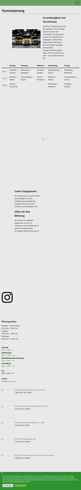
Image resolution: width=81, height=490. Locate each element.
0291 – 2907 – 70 (7, 366)
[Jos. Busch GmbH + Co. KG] (7, 2)
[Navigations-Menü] (77, 3)
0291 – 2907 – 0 (7, 350)
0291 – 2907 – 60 (8, 361)
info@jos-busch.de (8, 381)
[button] (12, 114)
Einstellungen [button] (8, 485)
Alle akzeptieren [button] (20, 485)
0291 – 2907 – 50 (8, 355)
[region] (40, 114)
